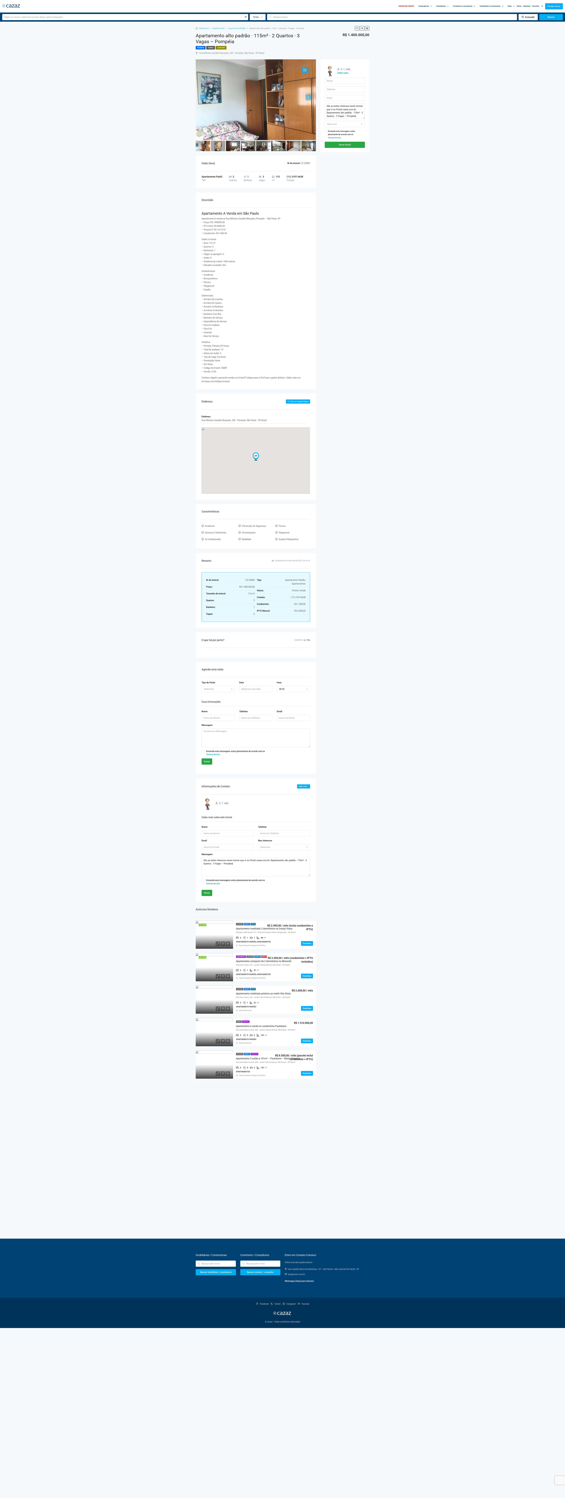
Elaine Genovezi (245, 1010)
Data (241, 682)
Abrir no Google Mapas (299, 401)
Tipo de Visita (208, 682)
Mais (510, 6)
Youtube (305, 1304)
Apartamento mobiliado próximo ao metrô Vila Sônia (263, 993)
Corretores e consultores (462, 6)
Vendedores (441, 6)
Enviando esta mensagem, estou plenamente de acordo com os (235, 753)
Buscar (551, 17)
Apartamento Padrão (237, 28)
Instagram (291, 1304)
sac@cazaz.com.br (296, 1274)
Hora (279, 682)
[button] (256, 456)
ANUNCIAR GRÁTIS (406, 6)
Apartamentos (219, 28)
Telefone (243, 711)
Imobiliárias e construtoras (490, 6)
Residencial (204, 28)
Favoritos (537, 6)
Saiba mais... (303, 786)
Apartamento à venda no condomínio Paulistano (261, 1026)
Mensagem (207, 725)
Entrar (519, 6)
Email (279, 711)
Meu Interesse (265, 840)
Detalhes (307, 943)
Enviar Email (345, 144)
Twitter (277, 1304)
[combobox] (258, 17)
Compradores (423, 6)
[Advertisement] (256, 1113)
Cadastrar (526, 6)
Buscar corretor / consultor (260, 1272)
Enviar (207, 761)
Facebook (264, 1304)
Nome (204, 711)
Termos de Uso (213, 754)
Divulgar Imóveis (553, 6)
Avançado (529, 17)
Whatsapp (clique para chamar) (299, 1281)
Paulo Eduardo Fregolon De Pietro (252, 945)
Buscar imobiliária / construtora (215, 1272)
